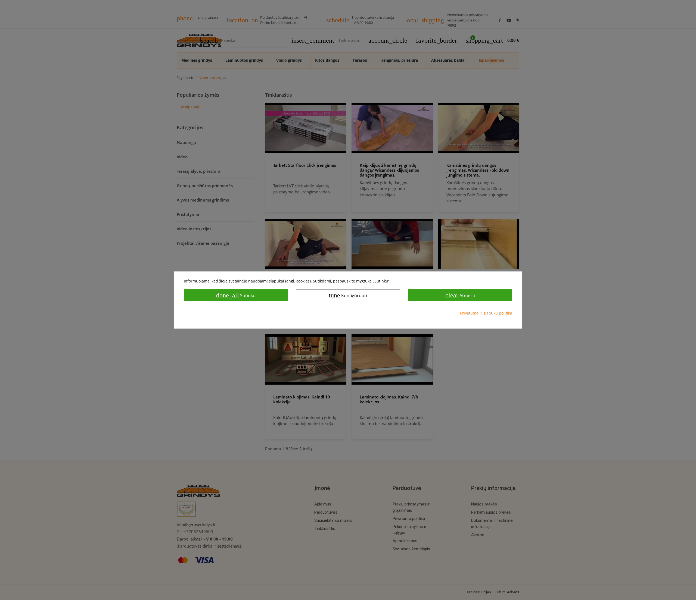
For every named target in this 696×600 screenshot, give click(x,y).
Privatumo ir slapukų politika (486, 313)
